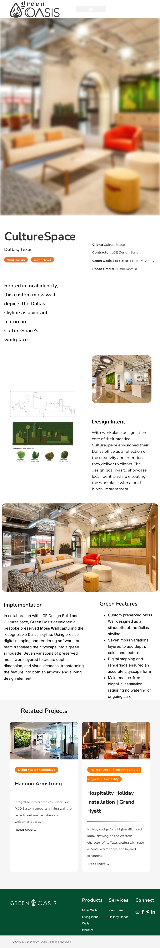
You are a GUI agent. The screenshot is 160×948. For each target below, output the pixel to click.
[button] (91, 9)
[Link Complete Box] (44, 780)
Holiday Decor (118, 883)
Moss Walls (89, 876)
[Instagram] (137, 877)
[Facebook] (143, 877)
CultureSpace (108, 245)
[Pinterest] (148, 877)
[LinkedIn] (153, 877)
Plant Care (116, 876)
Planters (87, 896)
